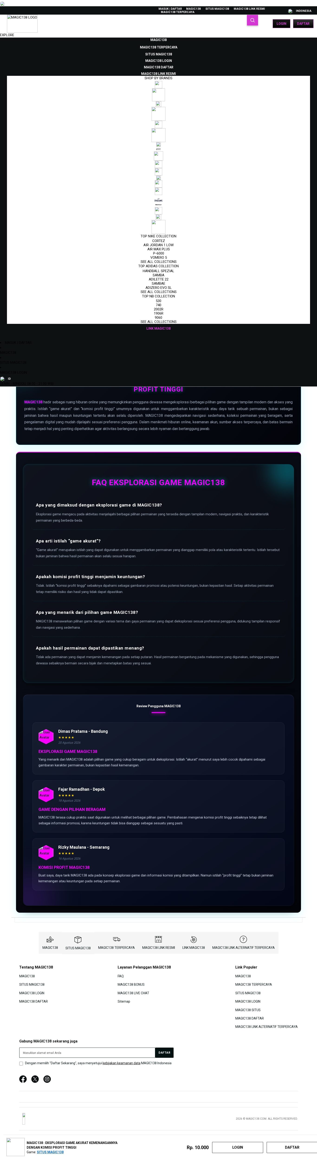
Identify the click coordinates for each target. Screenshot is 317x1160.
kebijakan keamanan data (121, 1063)
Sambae (158, 283)
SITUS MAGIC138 (217, 8)
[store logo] (22, 24)
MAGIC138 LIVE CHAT (133, 993)
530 (158, 301)
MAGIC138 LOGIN (13, 372)
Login (281, 23)
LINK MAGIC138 (193, 948)
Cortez (158, 241)
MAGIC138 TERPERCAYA (177, 12)
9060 (158, 317)
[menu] (158, 184)
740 (158, 305)
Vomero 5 (158, 257)
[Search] (252, 20)
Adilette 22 (158, 279)
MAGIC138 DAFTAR (33, 1001)
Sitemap (124, 1001)
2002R (158, 309)
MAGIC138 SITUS (248, 1010)
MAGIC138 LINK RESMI (249, 8)
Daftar (303, 23)
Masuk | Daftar (170, 8)
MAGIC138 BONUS (131, 984)
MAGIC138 (193, 8)
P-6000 (158, 253)
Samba (158, 275)
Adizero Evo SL (159, 288)
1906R (158, 313)
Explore (7, 35)
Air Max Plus (158, 249)
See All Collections (159, 262)
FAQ (121, 976)
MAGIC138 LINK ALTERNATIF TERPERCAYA (243, 948)
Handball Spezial (158, 271)
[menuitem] (158, 40)
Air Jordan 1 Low (158, 245)
